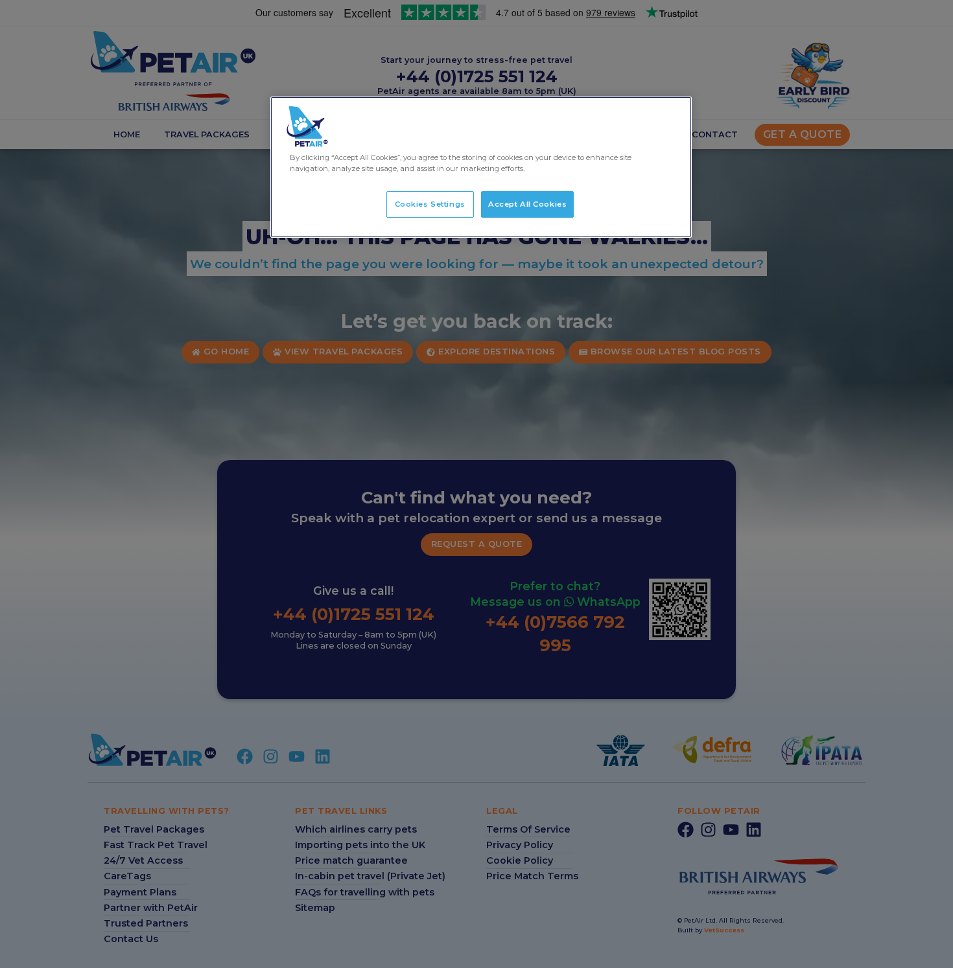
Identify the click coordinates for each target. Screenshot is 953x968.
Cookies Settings (430, 204)
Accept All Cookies (527, 204)
